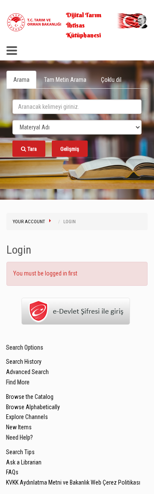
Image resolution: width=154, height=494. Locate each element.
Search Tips (20, 452)
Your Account (29, 222)
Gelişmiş (69, 149)
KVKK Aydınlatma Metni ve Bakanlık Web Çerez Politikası (73, 482)
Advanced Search (27, 371)
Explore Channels (27, 416)
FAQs (12, 472)
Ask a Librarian (23, 462)
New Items (19, 427)
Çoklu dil (111, 79)
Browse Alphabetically (33, 407)
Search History (23, 361)
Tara (31, 149)
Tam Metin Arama (65, 79)
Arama (21, 79)
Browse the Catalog (29, 396)
